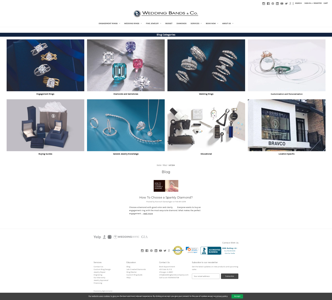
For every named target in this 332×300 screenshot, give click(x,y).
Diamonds (181, 23)
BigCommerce (107, 291)
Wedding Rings (131, 23)
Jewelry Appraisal (101, 280)
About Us (226, 23)
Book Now (211, 23)
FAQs (128, 277)
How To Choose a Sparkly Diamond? (166, 197)
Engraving (98, 275)
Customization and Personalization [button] (287, 94)
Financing (98, 283)
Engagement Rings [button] (45, 94)
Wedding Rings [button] (206, 94)
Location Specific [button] (287, 154)
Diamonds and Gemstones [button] (125, 94)
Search (298, 3)
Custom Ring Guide (134, 275)
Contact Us (98, 267)
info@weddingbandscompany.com (173, 275)
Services (195, 23)
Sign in (308, 3)
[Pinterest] (272, 3)
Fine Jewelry (152, 23)
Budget (168, 23)
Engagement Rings (108, 23)
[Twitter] (286, 3)
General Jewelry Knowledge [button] (126, 154)
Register (318, 3)
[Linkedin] (277, 3)
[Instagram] (263, 3)
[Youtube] (282, 3)
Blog (128, 267)
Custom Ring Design (102, 269)
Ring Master (131, 272)
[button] (45, 65)
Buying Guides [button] (45, 154)
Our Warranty (99, 277)
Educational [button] (206, 154)
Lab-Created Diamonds (136, 269)
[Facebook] (268, 3)
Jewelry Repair (100, 272)
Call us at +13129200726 (169, 277)
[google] (290, 3)
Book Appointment (167, 267)
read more (148, 213)
